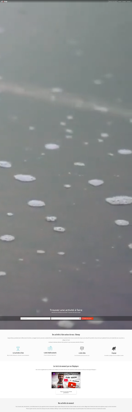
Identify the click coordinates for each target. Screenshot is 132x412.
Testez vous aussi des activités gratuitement (66, 392)
